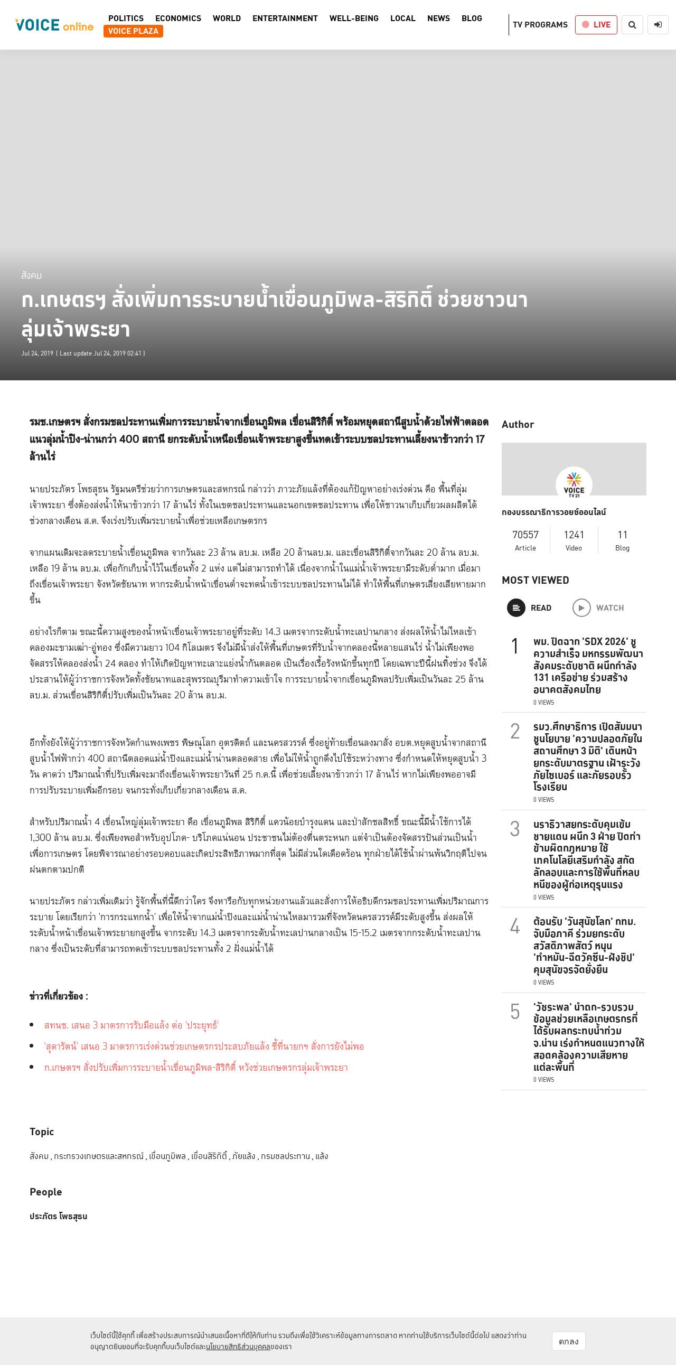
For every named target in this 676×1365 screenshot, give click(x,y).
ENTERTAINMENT (285, 18)
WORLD (227, 18)
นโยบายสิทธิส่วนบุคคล (238, 1346)
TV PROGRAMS (540, 24)
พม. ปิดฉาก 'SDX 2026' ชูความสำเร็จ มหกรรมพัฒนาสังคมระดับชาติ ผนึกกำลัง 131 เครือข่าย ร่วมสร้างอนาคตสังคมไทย (588, 665)
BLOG (472, 18)
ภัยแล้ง (245, 1156)
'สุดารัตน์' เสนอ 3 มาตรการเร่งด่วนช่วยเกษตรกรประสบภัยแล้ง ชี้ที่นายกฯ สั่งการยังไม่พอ (204, 1047)
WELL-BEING (354, 18)
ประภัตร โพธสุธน (59, 1216)
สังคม (31, 275)
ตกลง (569, 1341)
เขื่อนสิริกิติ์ (211, 1156)
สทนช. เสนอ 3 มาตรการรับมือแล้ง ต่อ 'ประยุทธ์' (131, 1025)
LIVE (602, 24)
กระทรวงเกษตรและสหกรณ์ (100, 1156)
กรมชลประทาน (287, 1156)
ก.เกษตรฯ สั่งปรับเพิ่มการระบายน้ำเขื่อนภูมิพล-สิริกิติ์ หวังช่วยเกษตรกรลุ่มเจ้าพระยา (196, 1068)
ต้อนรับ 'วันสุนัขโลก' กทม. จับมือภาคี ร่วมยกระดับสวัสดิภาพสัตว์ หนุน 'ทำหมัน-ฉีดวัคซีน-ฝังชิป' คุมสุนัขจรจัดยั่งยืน (584, 945)
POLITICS (126, 18)
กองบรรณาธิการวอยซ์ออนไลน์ (554, 512)
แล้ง (321, 1156)
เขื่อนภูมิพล (169, 1156)
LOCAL (403, 18)
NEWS (438, 18)
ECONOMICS (178, 18)
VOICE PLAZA (133, 31)
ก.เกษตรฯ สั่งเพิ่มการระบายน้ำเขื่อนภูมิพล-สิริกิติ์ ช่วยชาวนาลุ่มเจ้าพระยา (274, 314)
